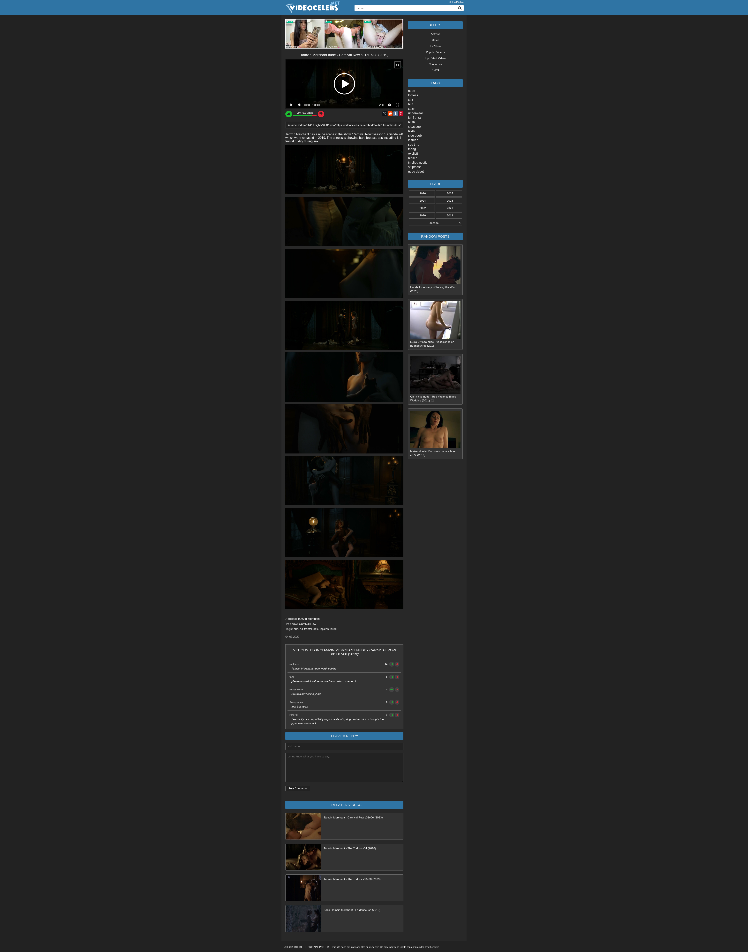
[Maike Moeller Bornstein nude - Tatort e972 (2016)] (435, 447)
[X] (384, 113)
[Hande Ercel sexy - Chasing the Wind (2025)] (435, 283)
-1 (397, 664)
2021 (450, 208)
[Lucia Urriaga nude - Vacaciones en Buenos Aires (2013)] (435, 337)
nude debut (416, 171)
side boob (415, 135)
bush (411, 122)
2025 (450, 193)
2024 (423, 200)
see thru (413, 144)
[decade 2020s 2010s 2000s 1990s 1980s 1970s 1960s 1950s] (435, 222)
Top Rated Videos (435, 58)
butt (410, 104)
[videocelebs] (312, 12)
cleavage (414, 126)
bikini (411, 131)
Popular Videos (435, 52)
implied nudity (417, 162)
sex (410, 99)
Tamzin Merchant (309, 618)
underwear (415, 113)
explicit (413, 153)
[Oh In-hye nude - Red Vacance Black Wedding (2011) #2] (435, 392)
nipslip (412, 158)
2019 (450, 215)
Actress (435, 33)
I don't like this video (321, 114)
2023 (450, 200)
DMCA (435, 70)
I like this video (288, 114)
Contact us (435, 64)
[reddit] (390, 113)
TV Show (435, 46)
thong (412, 149)
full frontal (415, 117)
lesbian (413, 140)
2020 (423, 215)
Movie (435, 40)
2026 (423, 193)
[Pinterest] (401, 113)
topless (413, 95)
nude (411, 90)
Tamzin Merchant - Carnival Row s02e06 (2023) (353, 817)
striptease (415, 167)
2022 (423, 208)
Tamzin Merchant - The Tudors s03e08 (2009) (352, 879)
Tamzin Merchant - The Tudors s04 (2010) (350, 848)
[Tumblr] (395, 113)
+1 (391, 664)
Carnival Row (307, 623)
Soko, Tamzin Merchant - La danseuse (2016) (352, 909)
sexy (411, 108)
